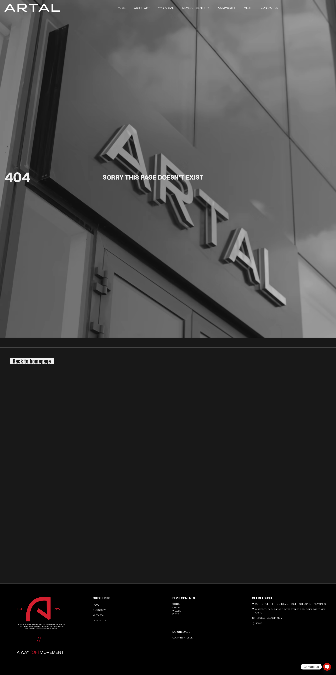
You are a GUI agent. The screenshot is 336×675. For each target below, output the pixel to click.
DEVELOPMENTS (193, 7)
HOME (121, 7)
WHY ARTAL (166, 7)
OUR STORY (142, 7)
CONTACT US (269, 7)
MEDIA (248, 7)
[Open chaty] (327, 667)
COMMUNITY (226, 7)
